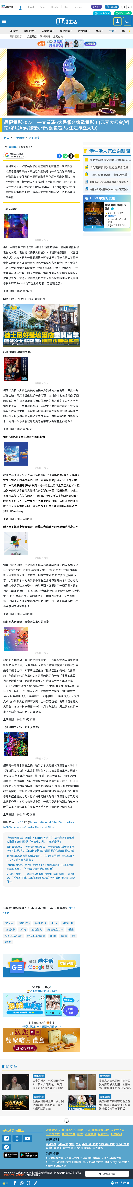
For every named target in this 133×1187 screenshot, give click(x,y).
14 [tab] (65, 47)
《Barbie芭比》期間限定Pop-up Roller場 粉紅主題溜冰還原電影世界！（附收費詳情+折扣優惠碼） (40, 866)
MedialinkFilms (45, 827)
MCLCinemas (11, 827)
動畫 (71, 929)
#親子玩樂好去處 (111, 1158)
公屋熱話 (32, 36)
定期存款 (58, 36)
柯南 (23, 929)
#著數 (49, 1166)
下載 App (113, 6)
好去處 (9, 923)
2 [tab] (62, 39)
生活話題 (19, 138)
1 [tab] (59, 39)
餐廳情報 (90, 1134)
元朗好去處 (118, 1130)
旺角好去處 (68, 1134)
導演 (8, 942)
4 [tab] (69, 39)
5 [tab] (72, 39)
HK (20, 6)
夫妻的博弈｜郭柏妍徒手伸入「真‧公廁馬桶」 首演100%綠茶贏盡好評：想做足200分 (48, 1086)
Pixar (55, 923)
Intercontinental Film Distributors (52, 822)
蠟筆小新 (69, 923)
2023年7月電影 (14, 935)
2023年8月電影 (37, 935)
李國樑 (13, 147)
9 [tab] (65, 43)
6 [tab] (75, 39)
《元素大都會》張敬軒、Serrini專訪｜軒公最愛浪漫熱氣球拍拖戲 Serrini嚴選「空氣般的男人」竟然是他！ (40, 839)
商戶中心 (96, 6)
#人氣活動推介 (73, 1158)
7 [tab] (59, 43)
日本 (53, 935)
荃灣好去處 (53, 1134)
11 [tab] (72, 43)
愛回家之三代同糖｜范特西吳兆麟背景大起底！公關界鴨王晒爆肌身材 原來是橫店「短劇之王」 (115, 1086)
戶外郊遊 (103, 1134)
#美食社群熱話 (91, 1158)
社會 (80, 1134)
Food (42, 6)
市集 (61, 1130)
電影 (64, 935)
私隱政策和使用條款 (14, 1175)
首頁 (6, 138)
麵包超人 (37, 929)
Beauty (54, 6)
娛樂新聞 (45, 36)
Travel (31, 6)
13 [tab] (62, 47)
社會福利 (116, 1134)
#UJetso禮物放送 (93, 1162)
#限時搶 (76, 1162)
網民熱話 (51, 1144)
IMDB (20, 822)
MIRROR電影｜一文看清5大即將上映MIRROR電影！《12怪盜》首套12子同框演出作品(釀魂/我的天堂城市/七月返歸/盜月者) (41, 877)
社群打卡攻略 (124, 13)
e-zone (78, 6)
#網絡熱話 (60, 1166)
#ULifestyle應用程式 (58, 1162)
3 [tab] (65, 39)
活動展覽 (51, 1130)
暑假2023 (25, 923)
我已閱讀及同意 (107, 1173)
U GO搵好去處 (103, 13)
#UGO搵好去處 (54, 1158)
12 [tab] (75, 43)
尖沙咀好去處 (82, 1130)
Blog (67, 6)
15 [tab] (69, 47)
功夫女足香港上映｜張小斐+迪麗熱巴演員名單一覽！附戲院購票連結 (48, 1104)
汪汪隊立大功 (55, 929)
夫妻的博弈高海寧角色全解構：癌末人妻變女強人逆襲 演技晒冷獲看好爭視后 (114, 1104)
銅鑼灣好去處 (100, 1130)
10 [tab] (69, 43)
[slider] (41, 344)
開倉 (69, 1130)
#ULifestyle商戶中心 (117, 1162)
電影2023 (41, 923)
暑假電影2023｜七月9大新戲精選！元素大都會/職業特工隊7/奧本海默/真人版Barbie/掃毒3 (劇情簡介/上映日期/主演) (40, 848)
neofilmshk (27, 827)
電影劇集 (34, 138)
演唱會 (14, 31)
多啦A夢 (10, 929)
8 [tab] (62, 43)
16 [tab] (72, 47)
